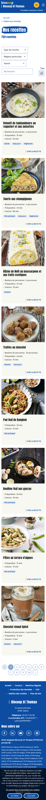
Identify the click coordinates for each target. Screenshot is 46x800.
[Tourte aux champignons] (23, 176)
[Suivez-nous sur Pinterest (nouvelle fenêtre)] (37, 733)
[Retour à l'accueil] (7, 3)
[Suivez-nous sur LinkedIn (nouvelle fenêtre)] (12, 733)
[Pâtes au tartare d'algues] (23, 535)
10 (29, 672)
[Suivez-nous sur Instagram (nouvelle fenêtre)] (29, 733)
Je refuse (15, 796)
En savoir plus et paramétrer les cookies (23, 790)
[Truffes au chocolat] (23, 324)
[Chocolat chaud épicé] (23, 604)
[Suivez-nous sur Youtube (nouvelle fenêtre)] (21, 733)
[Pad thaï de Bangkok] (23, 397)
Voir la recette (34, 151)
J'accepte (31, 796)
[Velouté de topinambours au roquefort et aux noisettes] (23, 100)
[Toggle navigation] (43, 5)
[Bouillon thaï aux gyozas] (23, 465)
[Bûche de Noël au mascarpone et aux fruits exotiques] (23, 248)
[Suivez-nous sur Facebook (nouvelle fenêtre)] (4, 733)
